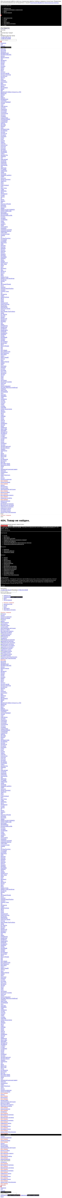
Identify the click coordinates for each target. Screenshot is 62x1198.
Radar (2, 313)
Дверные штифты (6, 498)
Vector (3, 410)
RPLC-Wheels (5, 346)
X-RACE (3, 435)
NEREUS (3, 271)
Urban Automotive (6, 409)
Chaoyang (4, 109)
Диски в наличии (6, 479)
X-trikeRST (4, 437)
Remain (3, 316)
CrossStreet (4, 120)
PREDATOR (4, 307)
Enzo (2, 139)
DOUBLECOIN (5, 129)
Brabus (3, 97)
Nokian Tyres (4, 277)
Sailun (2, 356)
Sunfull (3, 369)
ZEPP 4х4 (3, 456)
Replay (3, 317)
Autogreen (4, 82)
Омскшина (4, 472)
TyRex (2, 404)
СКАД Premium (5, 475)
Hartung (3, 178)
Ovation (3, 290)
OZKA (2, 295)
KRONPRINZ (4, 214)
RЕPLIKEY (4, 354)
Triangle (3, 402)
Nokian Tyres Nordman (7, 278)
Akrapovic (4, 60)
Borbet (3, 95)
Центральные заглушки (8, 489)
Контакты (7, 22)
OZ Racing (4, 294)
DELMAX (3, 125)
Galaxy (3, 153)
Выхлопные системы (10, 567)
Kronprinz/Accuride (6, 215)
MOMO (3, 261)
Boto (2, 96)
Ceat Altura (4, 106)
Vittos (2, 419)
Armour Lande (5, 73)
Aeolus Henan (5, 57)
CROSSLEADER (5, 119)
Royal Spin (4, 343)
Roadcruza (4, 327)
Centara (3, 107)
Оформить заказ (9, 552)
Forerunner (4, 145)
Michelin (3, 255)
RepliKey (3, 321)
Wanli (2, 426)
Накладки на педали (10, 569)
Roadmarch (4, 330)
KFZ (2, 202)
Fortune (3, 148)
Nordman (3, 280)
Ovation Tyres (5, 291)
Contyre (3, 115)
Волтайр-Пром (5, 463)
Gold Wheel (4, 159)
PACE (2, 298)
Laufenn (3, 224)
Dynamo (3, 135)
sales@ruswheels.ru (49, 527)
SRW (2, 364)
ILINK (2, 189)
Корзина (6, 549)
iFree (2, 183)
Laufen (3, 222)
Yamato (3, 445)
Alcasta (3, 62)
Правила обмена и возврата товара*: (15, 540)
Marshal (3, 247)
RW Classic (4, 350)
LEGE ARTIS (4, 227)
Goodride (3, 161)
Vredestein (4, 423)
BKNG (2, 89)
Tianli (2, 376)
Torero (2, 384)
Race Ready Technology (8, 311)
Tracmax (3, 394)
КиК (2, 468)
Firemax (3, 143)
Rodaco (3, 338)
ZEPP (2, 453)
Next (2, 274)
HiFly (2, 182)
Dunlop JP (4, 133)
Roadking (4, 328)
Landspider (4, 219)
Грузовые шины (9, 572)
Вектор (3, 462)
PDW (2, 300)
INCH (2, 192)
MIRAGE (3, 258)
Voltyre (3, 420)
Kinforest (3, 205)
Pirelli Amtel (4, 303)
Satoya (3, 359)
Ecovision (3, 136)
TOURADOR (4, 392)
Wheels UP (4, 432)
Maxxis (3, 252)
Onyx (2, 285)
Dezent (3, 126)
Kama (2, 199)
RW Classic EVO (5, 351)
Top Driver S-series (6, 382)
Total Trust (4, 390)
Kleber (3, 208)
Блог (5, 21)
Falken (3, 142)
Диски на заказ (5, 482)
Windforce (4, 433)
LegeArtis (3, 228)
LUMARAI (3, 241)
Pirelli (2, 301)
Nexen (3, 272)
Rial (2, 323)
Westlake (3, 430)
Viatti (2, 415)
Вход (5, 11)
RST (2, 347)
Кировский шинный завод (9, 469)
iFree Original (5, 185)
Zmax (2, 458)
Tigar (2, 377)
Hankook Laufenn (6, 175)
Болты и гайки (5, 492)
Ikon (2, 186)
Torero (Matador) (6, 386)
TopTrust (3, 383)
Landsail (3, 218)
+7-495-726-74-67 (6, 37)
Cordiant (3, 116)
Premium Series (5, 308)
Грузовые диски (9, 573)
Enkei (2, 138)
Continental (4, 113)
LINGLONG (4, 232)
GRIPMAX (3, 168)
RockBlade (4, 337)
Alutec (3, 63)
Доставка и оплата (9, 538)
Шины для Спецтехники (11, 575)
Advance (3, 51)
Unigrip (3, 406)
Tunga (2, 403)
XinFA (2, 440)
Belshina (3, 84)
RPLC (2, 344)
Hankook (3, 173)
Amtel (2, 64)
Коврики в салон (9, 570)
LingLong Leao (5, 234)
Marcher (3, 245)
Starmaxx (3, 366)
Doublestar (4, 130)
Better (3, 86)
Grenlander (4, 165)
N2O (2, 267)
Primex (3, 310)
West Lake (4, 429)
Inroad (3, 195)
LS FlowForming (5, 238)
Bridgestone (4, 99)
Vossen (3, 422)
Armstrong (4, 76)
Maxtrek (3, 251)
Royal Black (4, 341)
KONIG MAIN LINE (6, 211)
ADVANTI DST (5, 53)
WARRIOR (4, 427)
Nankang (3, 268)
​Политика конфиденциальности (14, 544)
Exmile (3, 140)
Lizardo (3, 235)
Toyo (2, 393)
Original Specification (7, 288)
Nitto (2, 275)
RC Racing (4, 314)
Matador (3, 248)
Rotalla (3, 340)
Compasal (4, 110)
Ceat (2, 105)
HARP (2, 176)
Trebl (2, 397)
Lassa (2, 221)
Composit (4, 112)
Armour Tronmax (6, 74)
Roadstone (4, 333)
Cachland (3, 100)
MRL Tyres (4, 264)
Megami (3, 254)
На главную (4, 526)
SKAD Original (5, 361)
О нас (5, 19)
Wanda (3, 425)
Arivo (2, 70)
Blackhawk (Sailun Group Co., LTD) (11, 92)
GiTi (2, 158)
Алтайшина (4, 459)
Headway (3, 181)
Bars (2, 83)
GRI (2, 166)
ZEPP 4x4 (3, 455)
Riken (2, 324)
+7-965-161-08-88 (6, 38)
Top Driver (4, 380)
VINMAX (3, 416)
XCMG (2, 439)
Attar (2, 79)
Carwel (3, 103)
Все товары (4, 481)
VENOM (3, 412)
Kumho (3, 217)
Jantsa (3, 196)
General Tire (4, 155)
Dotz (2, 128)
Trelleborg (4, 399)
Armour (3, 72)
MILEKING (4, 257)
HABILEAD (4, 171)
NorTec (3, 281)
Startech (3, 367)
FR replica (4, 150)
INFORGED (4, 194)
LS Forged (4, 239)
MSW (2, 265)
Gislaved (3, 156)
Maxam (3, 250)
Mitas (2, 260)
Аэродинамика (8, 563)
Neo (2, 270)
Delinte (3, 123)
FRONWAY (4, 152)
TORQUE (3, 389)
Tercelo (3, 374)
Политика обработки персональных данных (17, 542)
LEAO (2, 225)
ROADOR (3, 331)
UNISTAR (3, 407)
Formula (3, 146)
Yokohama (4, 450)
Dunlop (3, 132)
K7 (1, 198)
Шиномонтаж (8, 18)
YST (2, 452)
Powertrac (4, 305)
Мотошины (7, 560)
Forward (3, 149)
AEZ (2, 59)
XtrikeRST (4, 443)
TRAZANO (4, 396)
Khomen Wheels (6, 204)
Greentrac (4, 163)
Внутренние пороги (7, 495)
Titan (2, 379)
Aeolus (3, 56)
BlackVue (3, 93)
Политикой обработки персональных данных (44, 2)
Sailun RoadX (5, 357)
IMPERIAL (4, 191)
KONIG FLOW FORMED (8, 209)
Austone (3, 80)
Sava (2, 360)
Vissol (2, 417)
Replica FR (4, 318)
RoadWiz (3, 334)
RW (2, 349)
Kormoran (4, 212)
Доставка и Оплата (10, 23)
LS (1, 237)
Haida (2, 172)
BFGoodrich (4, 87)
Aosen (2, 67)
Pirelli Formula (5, 304)
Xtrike (2, 442)
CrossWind (4, 122)
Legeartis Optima (6, 231)
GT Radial (3, 169)
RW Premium (5, 353)
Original (3, 287)
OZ (1, 293)
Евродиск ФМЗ (5, 465)
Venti (2, 413)
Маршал (3, 470)
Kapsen (3, 201)
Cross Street (4, 117)
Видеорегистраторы (10, 566)
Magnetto (4, 242)
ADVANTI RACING (6, 54)
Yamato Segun (5, 448)
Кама (2, 466)
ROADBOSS (4, 326)
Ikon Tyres (4, 188)
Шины (6, 559)
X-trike (3, 436)
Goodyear (3, 162)
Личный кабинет (9, 551)
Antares (3, 66)
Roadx (2, 336)
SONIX (3, 363)
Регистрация (8, 12)
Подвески (7, 565)
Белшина (4, 460)
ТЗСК (2, 476)
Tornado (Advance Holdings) (9, 387)
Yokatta (3, 449)
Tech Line (3, 371)
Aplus (2, 69)
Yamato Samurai (6, 446)
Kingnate (3, 206)
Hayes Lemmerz (5, 179)
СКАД (2, 473)
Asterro (3, 77)
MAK (2, 244)
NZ (1, 283)
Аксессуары (7, 562)
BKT (2, 90)
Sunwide (3, 370)
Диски (6, 557)
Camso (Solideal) (6, 102)
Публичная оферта (10, 541)
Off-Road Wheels (6, 284)
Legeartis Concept (6, 229)
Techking (3, 373)
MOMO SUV (4, 262)
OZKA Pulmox (5, 297)
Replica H (3, 320)
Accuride (3, 50)
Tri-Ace (3, 400)
